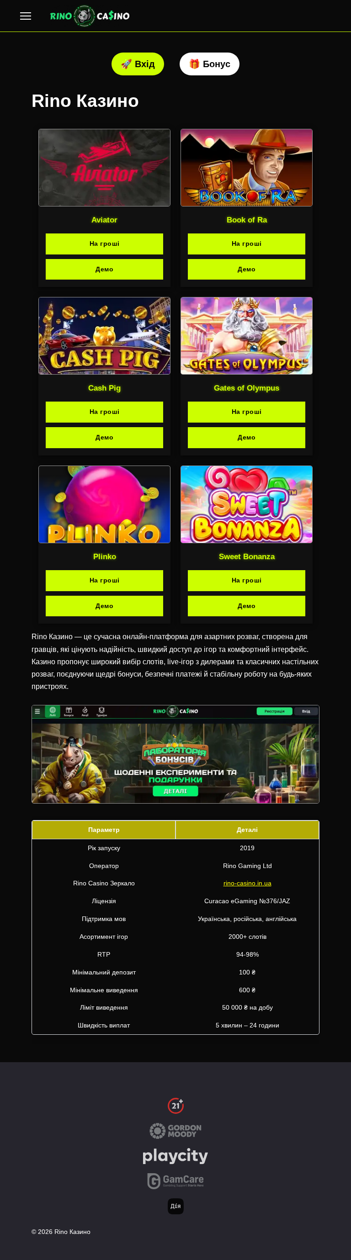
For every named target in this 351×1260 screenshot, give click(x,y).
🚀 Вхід (138, 64)
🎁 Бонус (209, 64)
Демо (104, 269)
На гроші (105, 243)
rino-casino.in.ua (247, 883)
